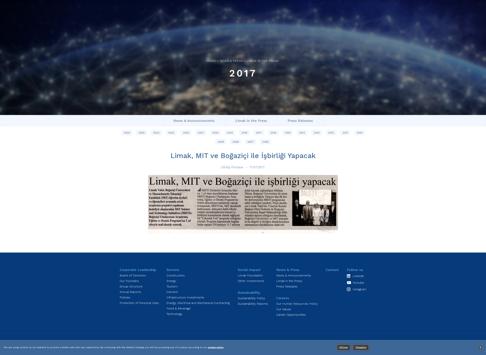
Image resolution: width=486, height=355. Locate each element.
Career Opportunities (291, 314)
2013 (317, 132)
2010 (359, 132)
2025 (141, 132)
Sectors (172, 270)
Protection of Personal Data (139, 303)
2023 (171, 132)
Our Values (283, 309)
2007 (250, 141)
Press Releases (300, 121)
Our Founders (129, 281)
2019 (230, 132)
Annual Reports (130, 292)
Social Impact (249, 270)
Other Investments (251, 281)
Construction (175, 275)
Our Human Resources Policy (297, 303)
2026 (127, 132)
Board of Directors (133, 275)
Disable (360, 347)
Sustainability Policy (251, 298)
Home (211, 61)
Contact (332, 270)
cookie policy (216, 347)
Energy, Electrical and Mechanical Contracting (198, 303)
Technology (174, 314)
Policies (125, 297)
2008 (236, 141)
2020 (215, 132)
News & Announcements (194, 121)
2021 (201, 132)
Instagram (359, 289)
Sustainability (249, 292)
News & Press (231, 61)
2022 (186, 132)
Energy (171, 281)
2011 (345, 132)
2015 (287, 132)
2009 (221, 141)
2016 (273, 132)
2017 (243, 73)
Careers (282, 298)
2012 (331, 132)
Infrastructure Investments (185, 297)
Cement (172, 292)
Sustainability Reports (253, 303)
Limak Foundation (250, 275)
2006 (265, 141)
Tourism (172, 286)
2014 (302, 132)
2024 (156, 132)
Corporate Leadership (138, 270)
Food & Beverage (178, 308)
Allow (343, 347)
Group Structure (131, 286)
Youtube (358, 282)
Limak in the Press (262, 61)
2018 (244, 132)
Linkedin (358, 276)
